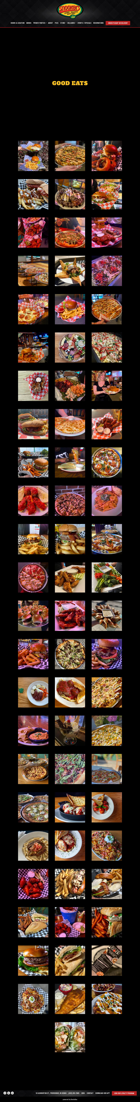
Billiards (71, 23)
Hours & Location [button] (17, 23)
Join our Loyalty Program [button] (124, 1093)
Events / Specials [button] (84, 23)
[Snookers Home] (70, 10)
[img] (33, 156)
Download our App (102, 1093)
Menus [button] (28, 23)
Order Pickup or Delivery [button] (118, 23)
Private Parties (39, 23)
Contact (90, 1093)
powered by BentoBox (70, 1099)
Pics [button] (56, 23)
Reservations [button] (98, 23)
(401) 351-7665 (73, 1093)
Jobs (83, 1093)
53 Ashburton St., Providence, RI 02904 (51, 1093)
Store (63, 23)
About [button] (50, 23)
